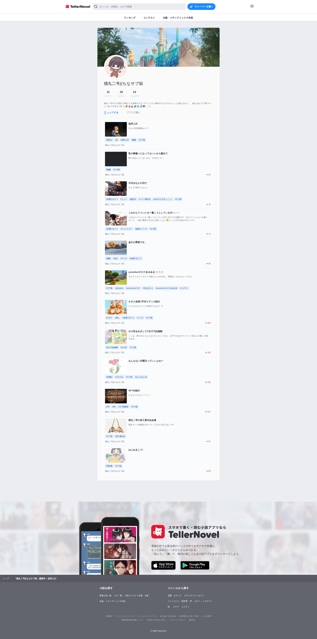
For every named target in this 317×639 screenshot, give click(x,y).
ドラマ (176, 607)
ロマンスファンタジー (194, 595)
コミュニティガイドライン (147, 616)
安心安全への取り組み (168, 616)
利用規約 (109, 616)
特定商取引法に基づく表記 (189, 616)
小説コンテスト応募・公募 (136, 595)
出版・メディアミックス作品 (112, 601)
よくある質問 (206, 616)
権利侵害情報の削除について (132, 620)
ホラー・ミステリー (203, 601)
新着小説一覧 (105, 595)
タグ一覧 (118, 595)
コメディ (185, 607)
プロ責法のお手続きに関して (156, 620)
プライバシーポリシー (178, 620)
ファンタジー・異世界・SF (180, 601)
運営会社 (192, 620)
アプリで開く (134, 112)
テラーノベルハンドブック (125, 616)
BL (169, 607)
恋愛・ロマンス (175, 595)
